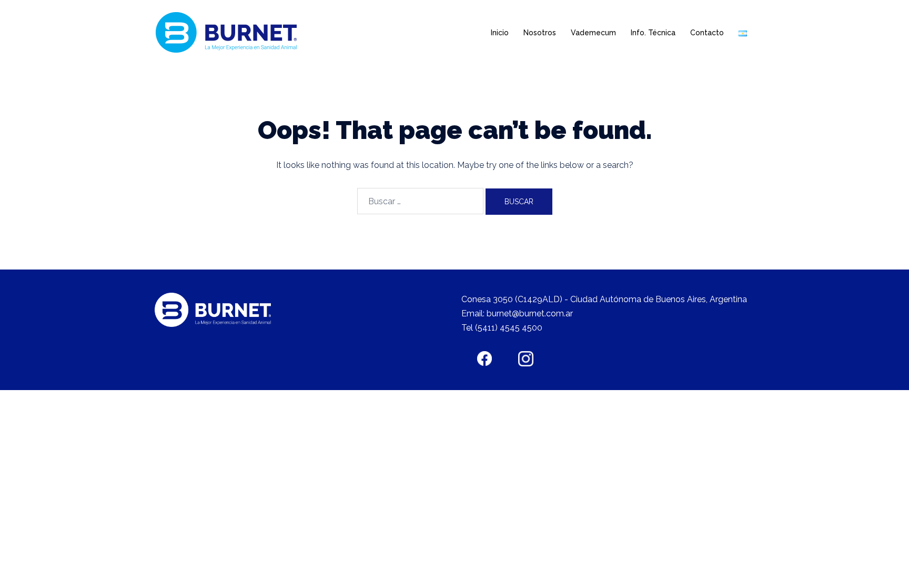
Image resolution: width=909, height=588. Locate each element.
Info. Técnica (653, 32)
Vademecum (593, 32)
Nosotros (539, 32)
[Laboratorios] (229, 32)
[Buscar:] (420, 201)
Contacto (707, 32)
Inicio (500, 32)
